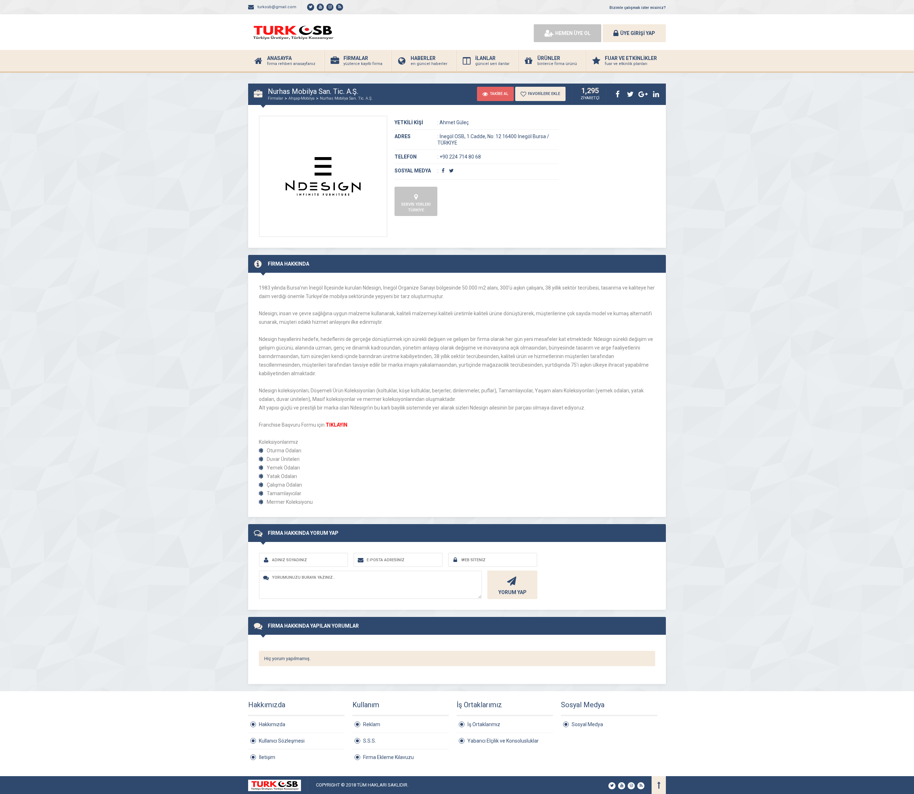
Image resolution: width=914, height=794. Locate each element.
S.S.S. (369, 741)
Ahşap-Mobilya (301, 98)
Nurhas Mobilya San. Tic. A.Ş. (346, 98)
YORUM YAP (512, 592)
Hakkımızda (272, 724)
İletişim (267, 757)
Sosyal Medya (587, 724)
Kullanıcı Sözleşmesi (282, 741)
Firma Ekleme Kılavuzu (388, 757)
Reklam (371, 724)
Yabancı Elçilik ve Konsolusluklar (503, 741)
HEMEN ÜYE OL (573, 33)
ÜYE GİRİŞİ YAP (637, 33)
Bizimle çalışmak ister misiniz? (637, 7)
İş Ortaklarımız (483, 724)
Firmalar (275, 98)
